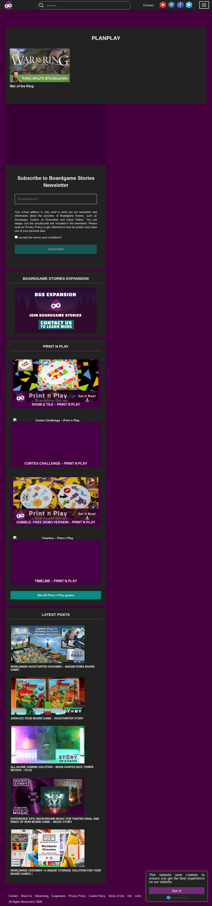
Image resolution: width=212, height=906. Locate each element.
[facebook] (180, 4)
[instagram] (171, 4)
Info (129, 896)
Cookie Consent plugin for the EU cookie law (176, 897)
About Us (26, 896)
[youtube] (163, 4)
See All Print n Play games (55, 595)
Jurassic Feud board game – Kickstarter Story (47, 718)
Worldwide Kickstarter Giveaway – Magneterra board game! (53, 668)
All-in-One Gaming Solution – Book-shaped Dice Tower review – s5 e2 (52, 768)
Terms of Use (116, 896)
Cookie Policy (97, 896)
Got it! (177, 890)
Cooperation (58, 896)
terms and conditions (47, 237)
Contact (148, 5)
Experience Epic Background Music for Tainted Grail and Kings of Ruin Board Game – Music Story (55, 820)
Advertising (41, 896)
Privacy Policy (34, 227)
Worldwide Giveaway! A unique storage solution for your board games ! (56, 872)
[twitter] (189, 4)
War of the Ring (22, 86)
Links (138, 896)
